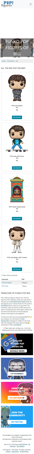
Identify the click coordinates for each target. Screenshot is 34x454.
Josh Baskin (4, 306)
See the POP (17, 117)
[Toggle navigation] (30, 4)
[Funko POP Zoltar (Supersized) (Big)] (17, 189)
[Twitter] (17, 417)
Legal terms (15, 452)
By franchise (23, 444)
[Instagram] (17, 392)
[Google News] (17, 344)
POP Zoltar (5, 286)
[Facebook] (17, 368)
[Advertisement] (17, 23)
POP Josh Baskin (7, 283)
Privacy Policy (24, 452)
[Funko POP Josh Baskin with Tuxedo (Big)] (17, 239)
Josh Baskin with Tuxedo (18, 302)
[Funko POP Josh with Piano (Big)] (17, 138)
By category (20, 446)
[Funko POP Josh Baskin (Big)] (17, 87)
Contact (8, 452)
